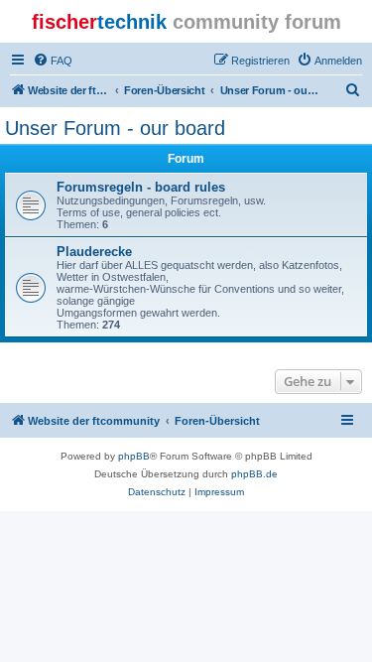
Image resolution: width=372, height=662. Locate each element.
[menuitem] (52, 60)
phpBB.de (254, 473)
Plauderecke (94, 251)
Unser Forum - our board (115, 128)
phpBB (134, 456)
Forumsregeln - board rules (141, 187)
